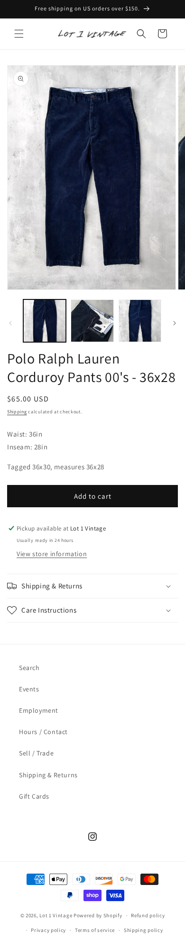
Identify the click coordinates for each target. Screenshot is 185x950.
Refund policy (148, 915)
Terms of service (95, 930)
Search (29, 667)
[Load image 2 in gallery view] (92, 320)
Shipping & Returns (48, 775)
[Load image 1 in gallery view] (44, 320)
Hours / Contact (43, 731)
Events (29, 689)
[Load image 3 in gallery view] (140, 320)
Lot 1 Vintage (55, 915)
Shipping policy (143, 930)
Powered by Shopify (98, 915)
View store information (52, 554)
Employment (38, 710)
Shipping (17, 412)
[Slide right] (174, 323)
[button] (19, 33)
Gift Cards (34, 796)
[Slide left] (10, 323)
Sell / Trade (36, 753)
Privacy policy (48, 930)
